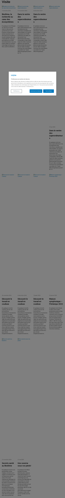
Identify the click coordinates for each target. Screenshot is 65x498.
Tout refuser (48, 91)
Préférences (16, 91)
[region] (32, 84)
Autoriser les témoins (36, 91)
